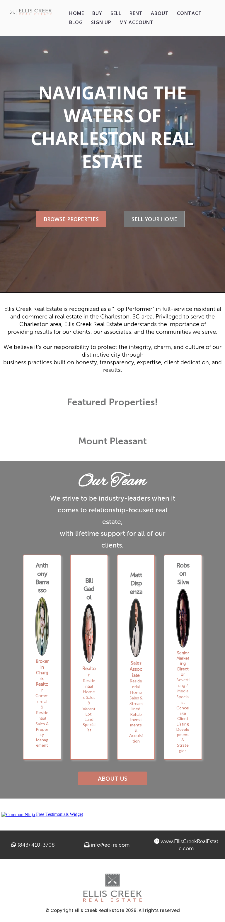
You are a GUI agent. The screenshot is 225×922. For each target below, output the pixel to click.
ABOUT (160, 13)
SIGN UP (101, 22)
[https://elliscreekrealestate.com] (30, 12)
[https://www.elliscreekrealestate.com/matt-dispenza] (136, 628)
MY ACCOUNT (137, 22)
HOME (76, 13)
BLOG (76, 22)
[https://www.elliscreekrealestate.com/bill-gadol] (89, 633)
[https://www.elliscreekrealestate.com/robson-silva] (183, 618)
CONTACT (189, 13)
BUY (97, 13)
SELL (115, 13)
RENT (136, 13)
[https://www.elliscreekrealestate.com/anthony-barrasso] (42, 626)
